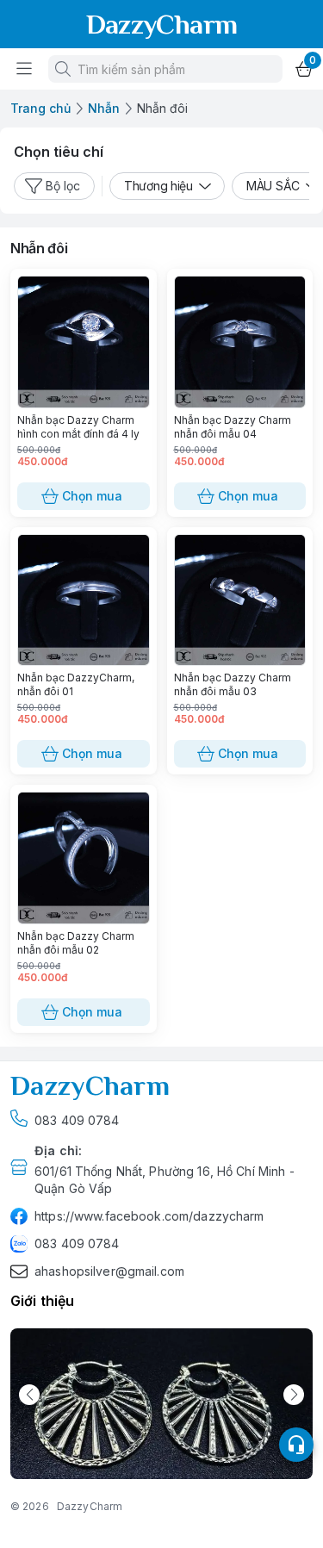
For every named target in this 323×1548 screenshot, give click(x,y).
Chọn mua (92, 495)
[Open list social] (296, 1444)
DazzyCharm (89, 1506)
